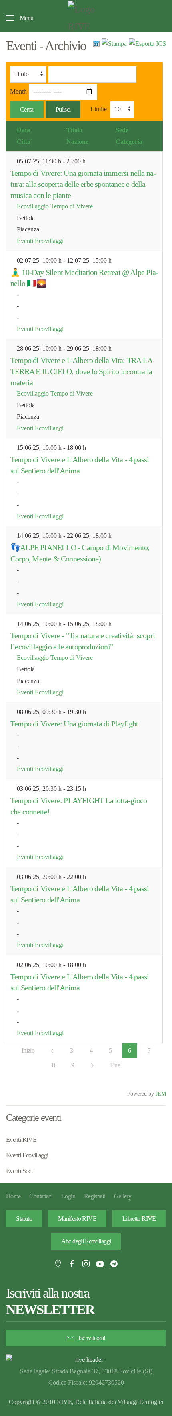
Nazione (77, 141)
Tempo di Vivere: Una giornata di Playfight (74, 723)
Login (68, 1196)
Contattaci (40, 1196)
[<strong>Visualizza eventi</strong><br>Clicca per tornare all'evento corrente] (96, 43)
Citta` (24, 141)
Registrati (95, 1196)
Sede (122, 130)
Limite (98, 109)
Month (18, 91)
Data (23, 130)
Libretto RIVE (139, 1218)
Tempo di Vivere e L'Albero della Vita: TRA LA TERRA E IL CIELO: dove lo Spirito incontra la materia (81, 371)
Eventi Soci (19, 1170)
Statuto (24, 1218)
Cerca (27, 109)
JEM (161, 1093)
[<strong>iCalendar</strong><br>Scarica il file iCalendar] (147, 43)
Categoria (129, 141)
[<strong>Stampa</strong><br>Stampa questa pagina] (114, 43)
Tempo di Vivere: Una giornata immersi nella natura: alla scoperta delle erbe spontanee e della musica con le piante (83, 184)
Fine (115, 1065)
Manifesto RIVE (77, 1218)
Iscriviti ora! (91, 1337)
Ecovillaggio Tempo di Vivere (55, 206)
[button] (19, 18)
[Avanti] (92, 1065)
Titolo (74, 130)
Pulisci (63, 109)
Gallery (122, 1196)
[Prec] (52, 1051)
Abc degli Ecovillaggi (86, 1241)
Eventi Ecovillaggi (40, 240)
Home (13, 1196)
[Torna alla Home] (86, 18)
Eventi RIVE (21, 1139)
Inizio (28, 1050)
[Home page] (86, 1360)
